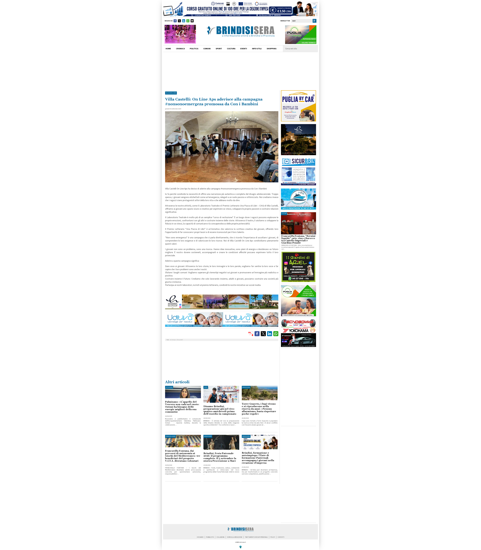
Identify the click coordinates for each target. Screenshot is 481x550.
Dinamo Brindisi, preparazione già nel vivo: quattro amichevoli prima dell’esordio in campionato (219, 410)
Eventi (243, 48)
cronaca (180, 48)
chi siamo (200, 537)
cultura (231, 48)
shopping (271, 48)
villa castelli (179, 340)
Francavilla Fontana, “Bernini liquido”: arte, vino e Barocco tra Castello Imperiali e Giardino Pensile (298, 239)
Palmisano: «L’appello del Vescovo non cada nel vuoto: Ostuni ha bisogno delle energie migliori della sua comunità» (182, 406)
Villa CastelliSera (171, 93)
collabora (220, 537)
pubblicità (210, 537)
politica (194, 48)
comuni (207, 48)
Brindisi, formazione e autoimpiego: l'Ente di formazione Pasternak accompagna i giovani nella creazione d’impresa (258, 457)
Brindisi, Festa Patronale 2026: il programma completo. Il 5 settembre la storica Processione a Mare (219, 457)
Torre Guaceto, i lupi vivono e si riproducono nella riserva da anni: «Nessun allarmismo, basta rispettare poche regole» (259, 408)
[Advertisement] (240, 70)
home (168, 48)
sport (219, 48)
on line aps (173, 340)
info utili (257, 48)
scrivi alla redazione (234, 537)
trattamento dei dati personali (256, 537)
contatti (281, 537)
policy (272, 537)
